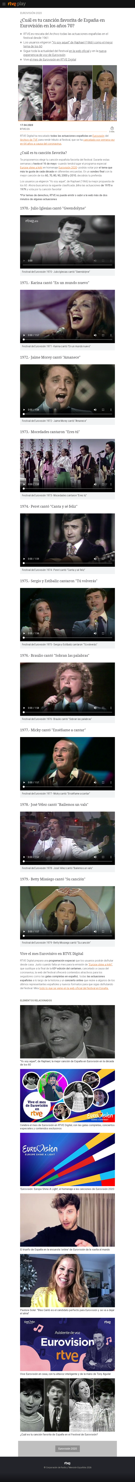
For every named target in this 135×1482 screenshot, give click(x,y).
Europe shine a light (31, 167)
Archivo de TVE (29, 139)
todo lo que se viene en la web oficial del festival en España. (74, 988)
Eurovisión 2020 (68, 167)
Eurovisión (98, 135)
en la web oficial (79, 51)
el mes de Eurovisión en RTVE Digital (53, 59)
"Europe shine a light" (100, 964)
